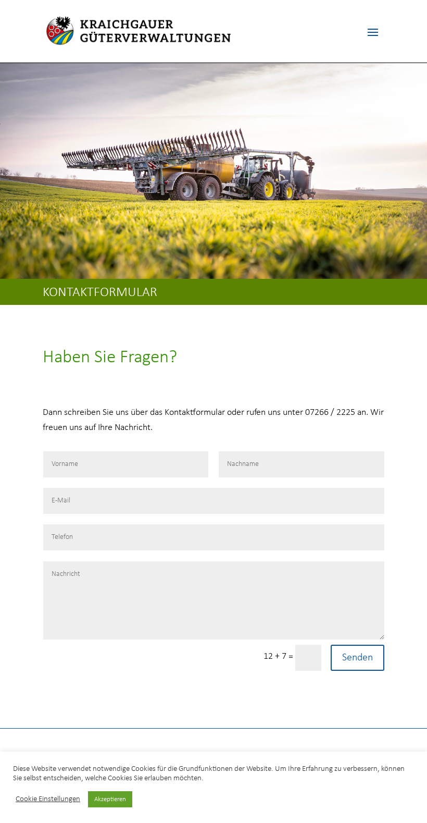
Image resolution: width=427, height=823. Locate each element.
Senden (357, 658)
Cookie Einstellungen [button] (48, 799)
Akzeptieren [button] (110, 799)
